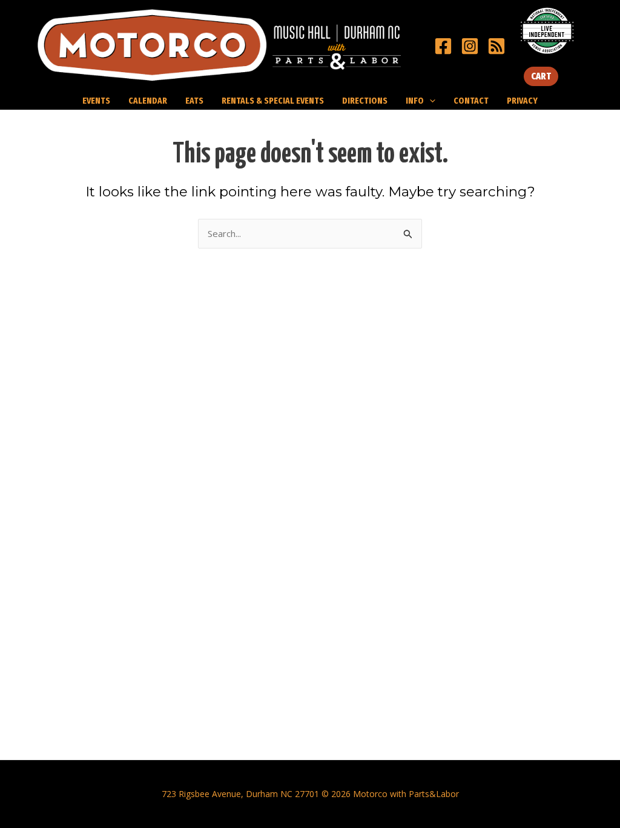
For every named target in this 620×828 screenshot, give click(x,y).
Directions (365, 100)
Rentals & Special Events (273, 100)
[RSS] (496, 46)
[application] (429, 101)
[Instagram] (470, 46)
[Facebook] (443, 46)
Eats (194, 100)
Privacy (522, 100)
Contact (471, 100)
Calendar (147, 100)
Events (96, 100)
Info (415, 100)
